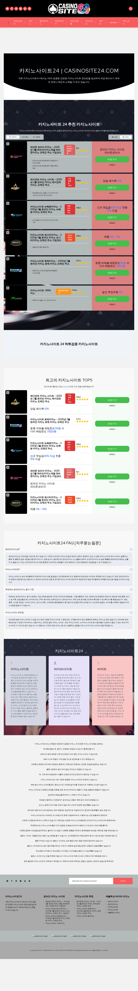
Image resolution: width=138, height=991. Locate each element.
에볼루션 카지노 (114, 913)
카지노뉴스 (126, 22)
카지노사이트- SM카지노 (55, 923)
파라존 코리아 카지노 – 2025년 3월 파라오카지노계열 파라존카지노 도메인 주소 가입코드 (57, 903)
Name (38, 137)
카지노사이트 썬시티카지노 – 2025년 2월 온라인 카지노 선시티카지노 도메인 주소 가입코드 (57, 911)
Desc (127, 137)
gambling (113, 22)
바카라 (101, 22)
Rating (14, 137)
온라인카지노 (44, 22)
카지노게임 (88, 22)
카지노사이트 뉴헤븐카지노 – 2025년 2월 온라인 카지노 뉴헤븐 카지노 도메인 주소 (57, 918)
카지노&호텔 (74, 22)
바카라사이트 (59, 22)
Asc (115, 137)
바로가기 (112, 159)
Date (26, 137)
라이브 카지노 (113, 901)
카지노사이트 (18, 22)
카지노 (30, 22)
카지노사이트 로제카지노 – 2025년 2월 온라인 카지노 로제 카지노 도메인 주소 (89, 911)
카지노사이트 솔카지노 (85, 916)
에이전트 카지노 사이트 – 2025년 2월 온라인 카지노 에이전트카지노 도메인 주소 (89, 903)
